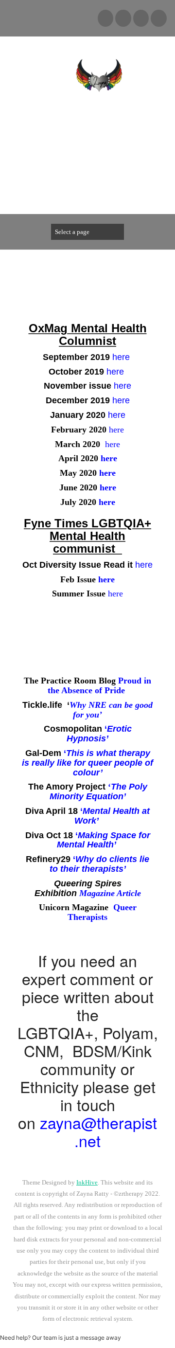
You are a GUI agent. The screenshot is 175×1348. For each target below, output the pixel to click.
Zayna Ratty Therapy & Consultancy (99, 135)
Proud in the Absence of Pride (99, 685)
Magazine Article (110, 893)
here (122, 386)
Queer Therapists (102, 912)
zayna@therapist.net (98, 1131)
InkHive (87, 1182)
